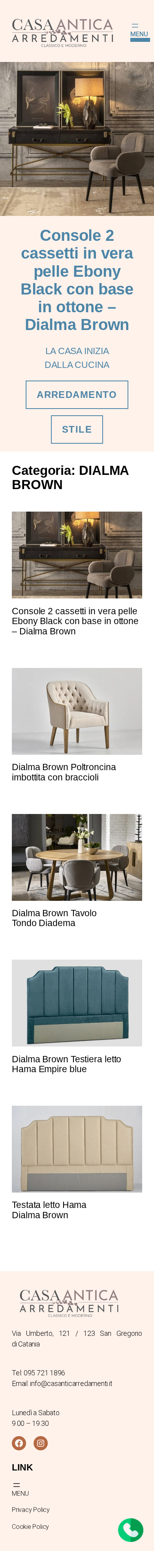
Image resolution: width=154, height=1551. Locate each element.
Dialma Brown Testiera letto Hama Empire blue (66, 1064)
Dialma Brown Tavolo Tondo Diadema (54, 918)
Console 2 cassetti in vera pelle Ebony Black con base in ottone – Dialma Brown (75, 621)
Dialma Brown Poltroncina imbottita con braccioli (64, 772)
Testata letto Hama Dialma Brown (49, 1210)
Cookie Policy (30, 1526)
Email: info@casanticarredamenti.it (62, 1383)
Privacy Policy (31, 1509)
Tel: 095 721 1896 (38, 1373)
